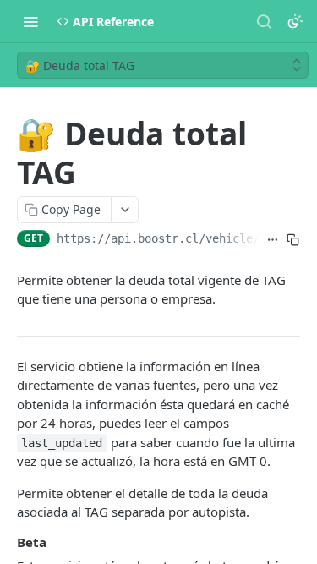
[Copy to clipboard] (293, 240)
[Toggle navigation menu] (30, 21)
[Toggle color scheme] (295, 21)
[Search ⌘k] (263, 21)
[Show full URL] (273, 240)
